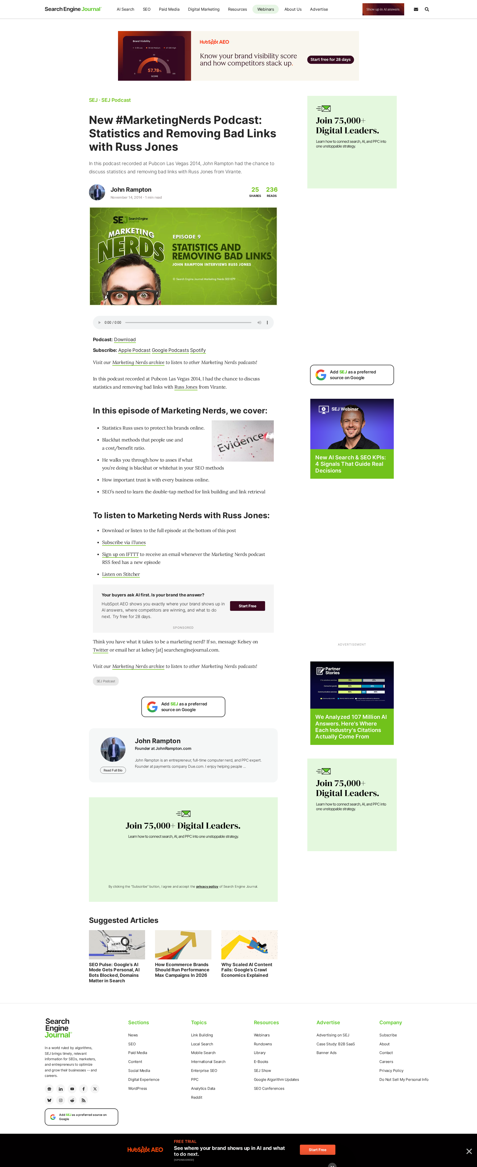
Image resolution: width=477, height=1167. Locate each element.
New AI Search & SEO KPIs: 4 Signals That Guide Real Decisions (350, 464)
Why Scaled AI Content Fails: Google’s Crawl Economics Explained (246, 970)
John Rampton (131, 189)
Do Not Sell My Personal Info (403, 1079)
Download (125, 339)
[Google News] (49, 1088)
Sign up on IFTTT (120, 554)
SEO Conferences (269, 1088)
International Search (208, 1061)
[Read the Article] (117, 944)
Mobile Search (203, 1052)
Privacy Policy (391, 1070)
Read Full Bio (113, 770)
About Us (293, 9)
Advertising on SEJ (333, 1035)
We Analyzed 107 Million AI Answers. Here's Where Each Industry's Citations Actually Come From (351, 727)
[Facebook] (83, 1088)
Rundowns (263, 1044)
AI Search (125, 9)
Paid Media (169, 9)
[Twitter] (94, 1088)
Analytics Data (203, 1088)
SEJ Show (262, 1070)
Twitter (101, 650)
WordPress (137, 1088)
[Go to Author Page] (97, 192)
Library (260, 1052)
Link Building (202, 1035)
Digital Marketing (204, 9)
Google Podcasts (170, 350)
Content (135, 1061)
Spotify (198, 350)
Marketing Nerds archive (138, 362)
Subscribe (388, 1035)
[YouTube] (72, 1088)
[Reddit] (72, 1100)
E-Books (261, 1061)
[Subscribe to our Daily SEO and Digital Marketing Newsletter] (415, 9)
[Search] (426, 9)
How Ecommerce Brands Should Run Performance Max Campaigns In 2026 (182, 970)
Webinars (265, 9)
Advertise (319, 9)
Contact (386, 1052)
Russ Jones (186, 387)
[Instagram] (60, 1100)
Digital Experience (143, 1079)
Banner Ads (326, 1052)
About (384, 1044)
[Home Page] (73, 9)
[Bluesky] (49, 1100)
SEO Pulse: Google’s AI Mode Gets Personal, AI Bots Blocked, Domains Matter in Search (114, 972)
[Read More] (352, 685)
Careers (386, 1061)
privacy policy (207, 886)
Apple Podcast (134, 350)
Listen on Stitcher (121, 574)
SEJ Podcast (106, 681)
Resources (237, 9)
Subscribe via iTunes (124, 542)
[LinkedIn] (60, 1088)
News (133, 1035)
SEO (147, 9)
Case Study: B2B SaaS (336, 1044)
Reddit (196, 1097)
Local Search (202, 1044)
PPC (195, 1079)
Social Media (139, 1070)
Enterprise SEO (204, 1070)
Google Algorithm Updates (276, 1079)
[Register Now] (352, 424)
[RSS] (83, 1100)
